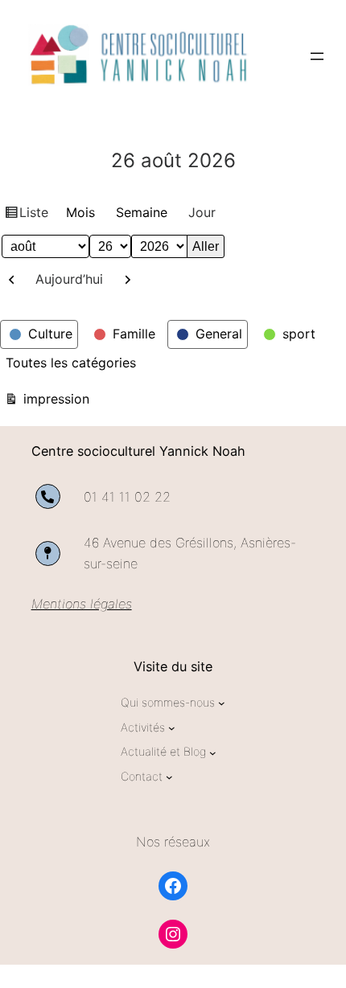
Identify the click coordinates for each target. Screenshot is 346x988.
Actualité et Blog (163, 751)
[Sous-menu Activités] (171, 728)
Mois (80, 212)
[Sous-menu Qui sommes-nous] (221, 703)
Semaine (141, 212)
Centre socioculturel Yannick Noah (138, 451)
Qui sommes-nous (168, 702)
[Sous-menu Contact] (169, 777)
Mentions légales (81, 604)
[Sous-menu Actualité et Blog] (212, 752)
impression (54, 398)
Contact (142, 776)
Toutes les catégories (71, 363)
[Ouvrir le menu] (317, 56)
